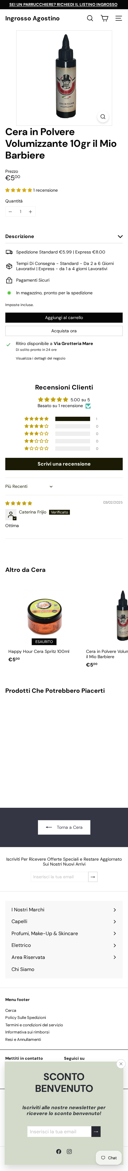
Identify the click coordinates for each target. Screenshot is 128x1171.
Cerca (10, 1010)
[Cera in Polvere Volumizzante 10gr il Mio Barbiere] (44, 747)
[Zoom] (103, 116)
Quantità (14, 201)
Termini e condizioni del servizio (34, 1025)
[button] (19, 190)
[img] (18, 503)
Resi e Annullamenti (23, 1039)
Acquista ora (64, 331)
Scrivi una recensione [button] (64, 464)
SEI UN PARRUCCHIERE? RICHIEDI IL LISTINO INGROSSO (63, 4)
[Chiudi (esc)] (121, 1064)
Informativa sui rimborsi (27, 1032)
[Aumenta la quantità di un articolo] (30, 212)
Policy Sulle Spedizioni (25, 1017)
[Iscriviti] (96, 1131)
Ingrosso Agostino (32, 18)
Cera (38, 570)
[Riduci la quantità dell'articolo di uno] (10, 212)
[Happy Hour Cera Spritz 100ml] (44, 623)
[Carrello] (104, 18)
